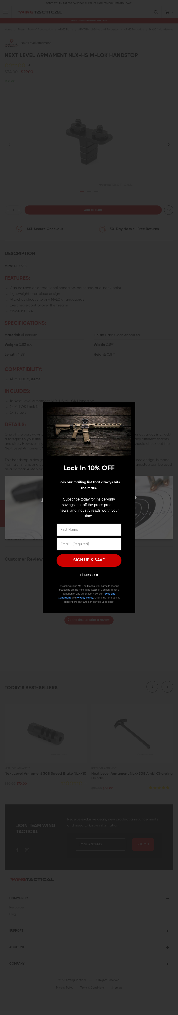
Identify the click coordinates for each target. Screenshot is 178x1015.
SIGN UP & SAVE (89, 560)
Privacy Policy (84, 597)
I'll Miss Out (89, 575)
